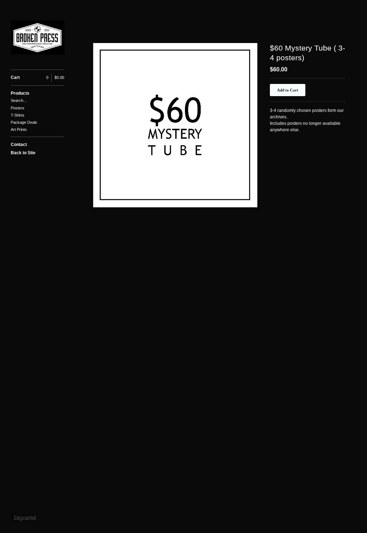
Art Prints (19, 129)
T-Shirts (17, 115)
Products (20, 93)
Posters (17, 108)
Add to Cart (287, 90)
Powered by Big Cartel (25, 518)
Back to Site (23, 152)
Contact (19, 144)
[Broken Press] (38, 38)
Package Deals (24, 122)
